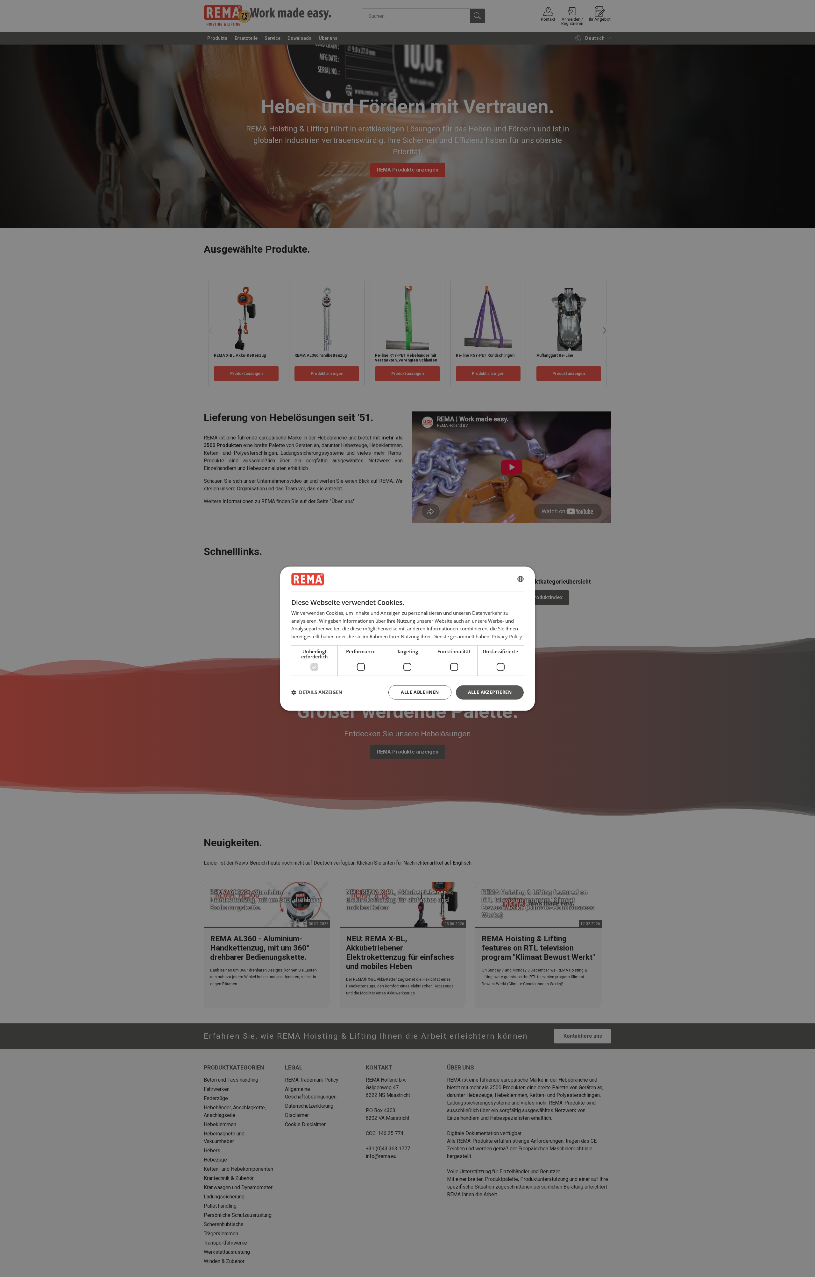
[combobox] (520, 579)
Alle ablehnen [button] (420, 692)
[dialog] (407, 638)
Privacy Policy (507, 636)
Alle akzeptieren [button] (490, 692)
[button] (316, 692)
